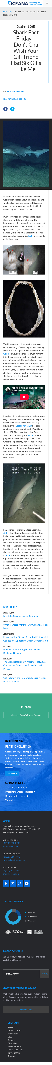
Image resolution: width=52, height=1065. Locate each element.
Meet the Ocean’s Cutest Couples (20, 615)
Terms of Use (14, 1052)
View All (9, 800)
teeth (30, 236)
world (6, 353)
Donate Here (26, 1009)
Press (10, 1027)
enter (8, 555)
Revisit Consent (15, 1049)
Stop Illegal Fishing (15, 787)
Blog (10, 11)
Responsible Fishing (14, 99)
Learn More (12, 773)
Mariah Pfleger (16, 91)
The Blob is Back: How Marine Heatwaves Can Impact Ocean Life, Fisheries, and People (25, 665)
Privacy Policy (14, 1046)
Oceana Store (14, 1030)
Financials (12, 1043)
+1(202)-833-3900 (11, 843)
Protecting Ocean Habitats (19, 791)
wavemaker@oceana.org (14, 860)
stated (6, 533)
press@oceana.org (11, 873)
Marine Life (13, 1033)
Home (5, 11)
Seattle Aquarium (24, 425)
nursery (31, 435)
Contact (11, 1056)
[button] (5, 109)
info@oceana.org (10, 846)
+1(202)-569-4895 (11, 856)
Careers (11, 1040)
